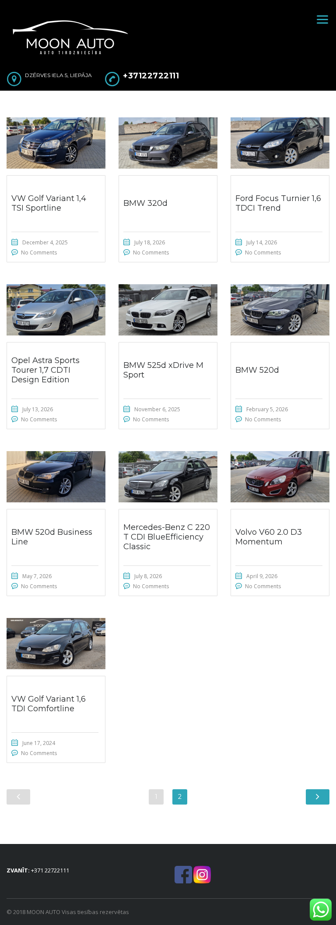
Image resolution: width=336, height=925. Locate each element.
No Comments (39, 252)
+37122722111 (151, 76)
